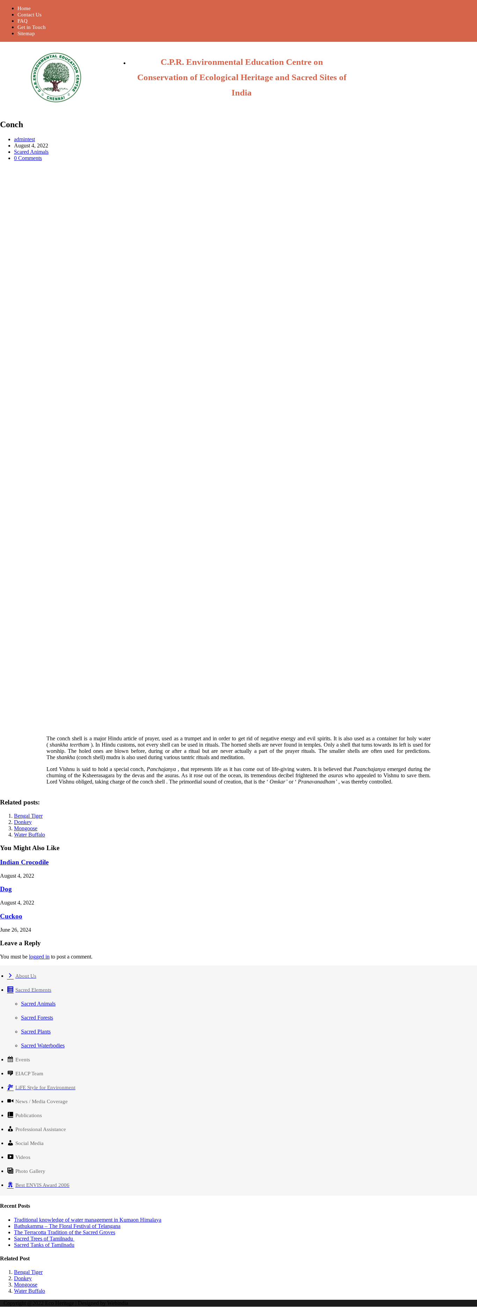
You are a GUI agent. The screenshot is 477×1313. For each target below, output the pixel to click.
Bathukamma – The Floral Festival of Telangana (67, 1226)
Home (24, 8)
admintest (24, 139)
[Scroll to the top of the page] (2, 1310)
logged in (39, 957)
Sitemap (26, 33)
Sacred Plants (36, 1032)
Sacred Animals (38, 1004)
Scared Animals (31, 152)
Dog (6, 889)
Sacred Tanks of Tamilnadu (44, 1245)
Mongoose (25, 828)
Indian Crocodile (24, 862)
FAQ (22, 21)
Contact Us (29, 14)
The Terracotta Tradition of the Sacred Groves (64, 1232)
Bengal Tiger (28, 816)
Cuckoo (11, 916)
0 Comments (28, 158)
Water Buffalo (29, 835)
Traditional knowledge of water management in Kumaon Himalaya (87, 1220)
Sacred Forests (37, 1018)
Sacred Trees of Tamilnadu (44, 1239)
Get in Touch (31, 27)
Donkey (23, 822)
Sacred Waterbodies (43, 1045)
